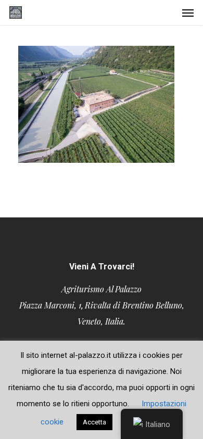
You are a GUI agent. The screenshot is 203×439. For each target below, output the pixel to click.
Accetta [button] (94, 422)
